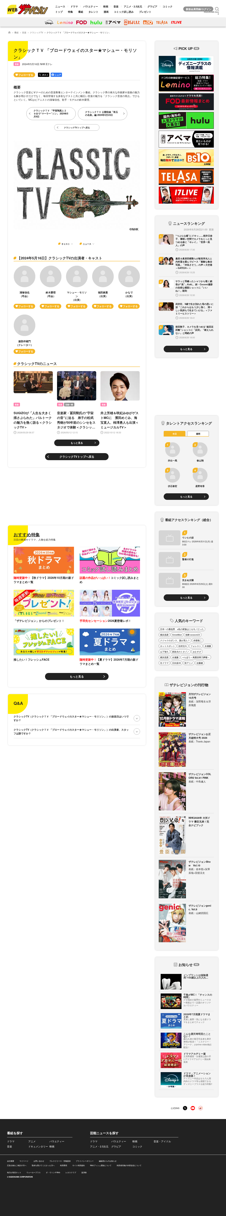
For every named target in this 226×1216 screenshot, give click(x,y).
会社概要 (10, 1161)
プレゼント (145, 11)
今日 (175, 433)
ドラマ (74, 6)
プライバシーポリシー (85, 1161)
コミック (168, 6)
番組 (80, 11)
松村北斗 (183, 646)
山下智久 (164, 652)
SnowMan (177, 635)
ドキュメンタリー (38, 1146)
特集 (70, 11)
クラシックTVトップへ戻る (77, 457)
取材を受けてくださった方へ (43, 1165)
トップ (59, 11)
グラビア (152, 6)
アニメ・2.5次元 (133, 6)
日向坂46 (176, 663)
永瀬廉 (208, 646)
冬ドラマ (164, 663)
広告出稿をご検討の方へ (16, 1165)
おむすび (197, 652)
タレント (93, 11)
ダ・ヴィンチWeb (53, 1172)
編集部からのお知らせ (108, 1161)
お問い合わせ (39, 1161)
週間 (198, 433)
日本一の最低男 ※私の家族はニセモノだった (182, 629)
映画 (105, 6)
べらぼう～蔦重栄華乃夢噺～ (196, 657)
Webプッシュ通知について (100, 1165)
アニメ (32, 1141)
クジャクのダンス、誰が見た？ (175, 640)
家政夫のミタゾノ (180, 652)
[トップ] (9, 32)
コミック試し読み (124, 11)
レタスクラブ (71, 1172)
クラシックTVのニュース (37, 363)
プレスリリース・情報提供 (60, 1161)
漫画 (106, 11)
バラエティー (90, 6)
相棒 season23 (192, 635)
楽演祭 (84, 1172)
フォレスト (196, 646)
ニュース (60, 6)
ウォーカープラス (33, 1172)
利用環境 (63, 1165)
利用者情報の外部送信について (129, 1165)
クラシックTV (36, 32)
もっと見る (77, 442)
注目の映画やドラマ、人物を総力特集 (35, 539)
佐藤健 (200, 663)
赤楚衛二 (197, 640)
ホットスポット (167, 646)
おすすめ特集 (27, 534)
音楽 (116, 6)
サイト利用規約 (78, 1165)
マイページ (23, 1161)
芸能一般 (69, 404)
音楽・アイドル (162, 1141)
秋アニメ (189, 663)
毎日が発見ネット (14, 1172)
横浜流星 (164, 635)
